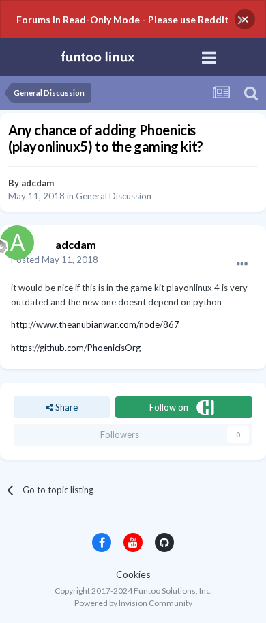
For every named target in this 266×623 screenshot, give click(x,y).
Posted (54, 259)
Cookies (133, 574)
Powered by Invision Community (133, 603)
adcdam (37, 183)
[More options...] (242, 264)
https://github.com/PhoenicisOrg (76, 347)
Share (65, 407)
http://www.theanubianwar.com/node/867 (95, 324)
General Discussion (113, 196)
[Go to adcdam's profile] (13, 239)
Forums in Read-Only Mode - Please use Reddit (122, 19)
